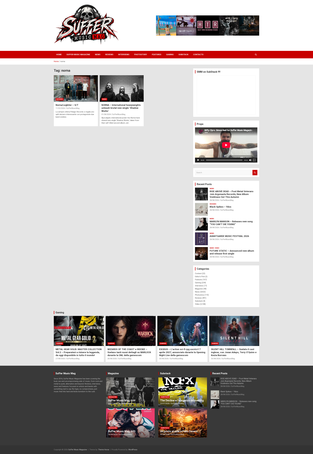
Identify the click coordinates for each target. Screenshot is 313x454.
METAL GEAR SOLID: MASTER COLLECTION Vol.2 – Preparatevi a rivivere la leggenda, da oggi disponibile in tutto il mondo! (79, 352)
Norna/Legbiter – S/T (67, 105)
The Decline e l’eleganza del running (182, 400)
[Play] (198, 160)
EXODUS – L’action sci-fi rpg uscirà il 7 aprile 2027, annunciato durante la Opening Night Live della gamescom (182, 352)
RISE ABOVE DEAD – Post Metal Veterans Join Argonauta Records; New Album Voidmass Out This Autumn (231, 194)
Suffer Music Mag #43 (121, 431)
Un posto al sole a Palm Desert (178, 431)
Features (156, 54)
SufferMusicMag (72, 108)
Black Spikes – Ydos (220, 206)
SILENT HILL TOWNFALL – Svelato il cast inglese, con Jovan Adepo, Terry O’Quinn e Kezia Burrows (234, 352)
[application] (226, 145)
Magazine (199, 289)
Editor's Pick (200, 276)
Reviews (109, 54)
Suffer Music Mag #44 (121, 400)
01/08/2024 (106, 114)
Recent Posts (204, 184)
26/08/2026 (112, 359)
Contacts (198, 54)
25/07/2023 (112, 403)
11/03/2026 (60, 108)
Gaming (170, 54)
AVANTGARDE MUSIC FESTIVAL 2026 (229, 236)
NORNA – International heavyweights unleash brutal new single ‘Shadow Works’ (121, 108)
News (97, 54)
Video (217, 248)
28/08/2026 (214, 200)
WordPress (132, 449)
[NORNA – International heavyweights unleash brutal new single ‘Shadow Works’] (122, 88)
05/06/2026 (164, 434)
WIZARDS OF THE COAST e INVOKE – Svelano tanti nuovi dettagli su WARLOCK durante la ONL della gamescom (129, 352)
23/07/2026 (164, 403)
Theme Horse (103, 449)
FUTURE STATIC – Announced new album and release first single (232, 252)
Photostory (140, 54)
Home (59, 54)
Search (254, 172)
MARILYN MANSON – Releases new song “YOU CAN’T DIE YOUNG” (231, 223)
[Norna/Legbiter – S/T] (76, 88)
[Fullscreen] (254, 160)
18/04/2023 (112, 434)
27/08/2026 (60, 359)
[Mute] (250, 160)
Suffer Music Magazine (78, 54)
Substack (183, 54)
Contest (198, 273)
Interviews (123, 54)
